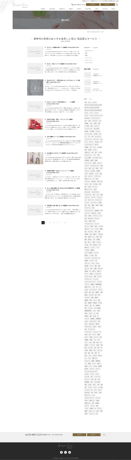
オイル (98, 339)
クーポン (95, 149)
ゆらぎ (86, 221)
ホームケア (97, 218)
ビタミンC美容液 (97, 308)
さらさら (90, 313)
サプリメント (87, 379)
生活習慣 (86, 265)
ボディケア (99, 276)
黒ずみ (96, 226)
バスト (93, 287)
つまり (94, 310)
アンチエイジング (91, 329)
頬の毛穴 (100, 355)
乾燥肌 (90, 221)
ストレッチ (87, 284)
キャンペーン (94, 186)
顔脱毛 (89, 363)
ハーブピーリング (97, 176)
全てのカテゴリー (89, 50)
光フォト (86, 337)
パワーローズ (95, 215)
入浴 (94, 239)
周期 (94, 342)
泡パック (100, 389)
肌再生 (91, 337)
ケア (89, 136)
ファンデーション (88, 139)
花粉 (101, 210)
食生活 (98, 345)
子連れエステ (87, 152)
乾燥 (89, 205)
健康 (95, 276)
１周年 (89, 186)
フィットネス (95, 279)
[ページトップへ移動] (104, 434)
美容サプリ (87, 247)
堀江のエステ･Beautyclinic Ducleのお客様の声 (93, 110)
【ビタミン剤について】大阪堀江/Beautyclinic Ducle (61, 64)
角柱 (101, 173)
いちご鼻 (91, 255)
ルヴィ (100, 215)
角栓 (85, 308)
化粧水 (86, 313)
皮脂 (99, 265)
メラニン (95, 300)
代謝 (92, 379)
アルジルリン (90, 231)
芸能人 (101, 205)
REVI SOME (87, 392)
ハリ (100, 287)
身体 (93, 403)
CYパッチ (93, 197)
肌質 (101, 292)
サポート (92, 374)
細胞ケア (96, 297)
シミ (85, 136)
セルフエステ (95, 120)
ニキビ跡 (100, 226)
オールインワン (98, 136)
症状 (92, 392)
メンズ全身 (87, 250)
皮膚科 (98, 334)
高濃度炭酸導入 (99, 284)
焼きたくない (99, 181)
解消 (90, 168)
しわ (95, 339)
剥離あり (97, 292)
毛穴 (90, 147)
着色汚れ (91, 273)
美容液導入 (98, 305)
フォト (89, 358)
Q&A (86, 120)
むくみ (86, 168)
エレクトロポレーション (97, 157)
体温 (85, 242)
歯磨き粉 (86, 271)
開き (91, 268)
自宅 (98, 384)
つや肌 (99, 213)
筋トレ (86, 355)
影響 (90, 300)
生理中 (91, 339)
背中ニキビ (87, 228)
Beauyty (95, 392)
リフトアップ (99, 197)
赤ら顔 (86, 334)
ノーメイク (93, 247)
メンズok (96, 228)
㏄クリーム (99, 242)
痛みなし (94, 326)
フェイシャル (88, 57)
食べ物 (94, 316)
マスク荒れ (95, 184)
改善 (99, 231)
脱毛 (86, 53)
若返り (99, 326)
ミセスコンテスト (88, 194)
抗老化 (89, 215)
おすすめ (100, 202)
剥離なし (95, 234)
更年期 (86, 292)
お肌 (94, 350)
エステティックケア (88, 276)
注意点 (101, 411)
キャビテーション (88, 155)
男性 (101, 236)
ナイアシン (92, 405)
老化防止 (86, 316)
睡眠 (85, 239)
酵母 (96, 265)
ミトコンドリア (97, 376)
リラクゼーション (88, 279)
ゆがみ (97, 178)
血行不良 (86, 368)
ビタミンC (87, 405)
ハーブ (92, 228)
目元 (85, 231)
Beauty (95, 189)
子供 (101, 139)
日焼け (98, 310)
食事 (101, 345)
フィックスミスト (98, 199)
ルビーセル (98, 131)
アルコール (92, 368)
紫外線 (101, 228)
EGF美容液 (87, 160)
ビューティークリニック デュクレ (96, 115)
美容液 (92, 160)
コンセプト (94, 102)
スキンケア (90, 176)
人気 (92, 152)
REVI (100, 184)
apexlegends (91, 173)
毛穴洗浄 (89, 149)
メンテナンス (99, 350)
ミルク (86, 342)
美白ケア (94, 271)
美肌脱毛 (92, 250)
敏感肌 (86, 294)
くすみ (92, 263)
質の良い (89, 239)
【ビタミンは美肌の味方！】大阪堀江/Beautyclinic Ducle (62, 47)
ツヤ (85, 363)
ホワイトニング (89, 60)
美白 (90, 184)
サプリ (99, 244)
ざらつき (97, 263)
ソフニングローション (89, 223)
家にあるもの (91, 323)
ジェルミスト (87, 197)
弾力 (91, 376)
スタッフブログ (89, 62)
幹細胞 (92, 360)
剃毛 (90, 292)
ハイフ (94, 155)
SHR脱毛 (86, 131)
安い (100, 120)
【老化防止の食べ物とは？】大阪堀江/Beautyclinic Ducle (62, 205)
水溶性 (86, 400)
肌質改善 (86, 234)
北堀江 (95, 123)
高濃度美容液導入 (88, 310)
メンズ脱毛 (87, 126)
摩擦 (85, 384)
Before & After (90, 218)
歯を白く (99, 271)
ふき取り (89, 384)
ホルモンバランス (93, 321)
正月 (101, 141)
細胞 (92, 297)
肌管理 (90, 350)
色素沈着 (95, 302)
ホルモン (86, 321)
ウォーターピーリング (95, 258)
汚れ (91, 389)
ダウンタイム (87, 297)
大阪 (91, 126)
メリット (94, 363)
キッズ (86, 141)
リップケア (87, 202)
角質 (94, 221)
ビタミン (97, 374)
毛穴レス (86, 305)
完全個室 (86, 123)
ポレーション (87, 263)
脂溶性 (98, 400)
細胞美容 (86, 300)
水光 (96, 413)
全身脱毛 (98, 170)
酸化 (90, 316)
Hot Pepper (97, 141)
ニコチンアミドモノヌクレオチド (91, 371)
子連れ (89, 120)
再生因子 (98, 239)
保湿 (85, 205)
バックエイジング (88, 331)
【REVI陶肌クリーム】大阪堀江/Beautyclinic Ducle (61, 136)
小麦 (95, 347)
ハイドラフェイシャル (89, 144)
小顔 (96, 255)
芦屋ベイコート (88, 395)
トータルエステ (98, 273)
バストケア (99, 281)
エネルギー (87, 374)
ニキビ (101, 168)
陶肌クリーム (94, 358)
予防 (96, 231)
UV (101, 347)
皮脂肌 (95, 268)
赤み (96, 294)
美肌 (85, 149)
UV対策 (86, 350)
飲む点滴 (95, 244)
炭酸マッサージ (88, 287)
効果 (90, 234)
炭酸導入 (86, 260)
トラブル (95, 387)
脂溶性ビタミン (88, 403)
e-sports (86, 173)
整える (98, 342)
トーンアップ (95, 331)
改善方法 (86, 345)
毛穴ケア (96, 144)
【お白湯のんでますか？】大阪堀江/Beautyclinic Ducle (62, 153)
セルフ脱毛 (93, 170)
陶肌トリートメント (88, 189)
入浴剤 (93, 242)
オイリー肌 (91, 294)
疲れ (85, 186)
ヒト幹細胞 (92, 131)
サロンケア (87, 268)
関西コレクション (88, 178)
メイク (98, 247)
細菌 (97, 405)
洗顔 (85, 218)
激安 (101, 165)
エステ (89, 102)
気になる (95, 355)
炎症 (90, 334)
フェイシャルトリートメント (90, 281)
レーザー (94, 334)
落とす (94, 384)
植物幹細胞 (98, 360)
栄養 (98, 347)
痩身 (86, 55)
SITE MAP (98, 440)
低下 (99, 379)
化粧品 (86, 413)
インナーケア (92, 345)
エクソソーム (91, 413)
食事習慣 (100, 366)
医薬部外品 (97, 210)
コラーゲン (87, 318)
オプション (99, 408)
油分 (85, 387)
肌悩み (92, 226)
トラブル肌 (100, 387)
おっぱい (86, 289)
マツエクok (87, 389)
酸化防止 (97, 403)
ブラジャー (100, 289)
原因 (85, 236)
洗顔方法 (97, 323)
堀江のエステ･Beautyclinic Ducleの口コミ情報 (93, 104)
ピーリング (97, 223)
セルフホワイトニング (95, 165)
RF (96, 260)
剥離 (97, 236)
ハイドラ (96, 173)
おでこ (90, 355)
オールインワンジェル (89, 210)
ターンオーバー (88, 207)
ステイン (86, 273)
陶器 (101, 194)
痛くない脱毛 (96, 128)
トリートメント (93, 202)
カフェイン (98, 368)
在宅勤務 (86, 147)
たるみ (89, 199)
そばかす (90, 411)
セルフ (91, 123)
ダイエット (87, 165)
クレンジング (87, 213)
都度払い (86, 255)
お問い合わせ (87, 118)
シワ (85, 199)
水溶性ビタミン (92, 400)
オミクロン (91, 141)
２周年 (100, 392)
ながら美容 (99, 147)
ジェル (90, 342)
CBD (92, 136)
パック (98, 194)
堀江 (85, 102)
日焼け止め (93, 181)
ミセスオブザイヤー (95, 192)
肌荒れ (97, 168)
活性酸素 (92, 318)
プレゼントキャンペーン (89, 397)
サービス (86, 112)
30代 (91, 244)
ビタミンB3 (87, 376)
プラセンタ (87, 170)
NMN (86, 215)
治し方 (86, 323)
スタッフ (96, 112)
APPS (98, 155)
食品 (99, 321)
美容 (93, 207)
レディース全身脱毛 (88, 252)
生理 (101, 337)
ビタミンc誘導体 (88, 157)
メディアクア (87, 258)
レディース (96, 252)
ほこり (95, 389)
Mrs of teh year (87, 192)
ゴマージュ (87, 226)
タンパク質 (90, 347)
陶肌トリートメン (91, 236)
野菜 (85, 347)
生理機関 (86, 339)
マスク (94, 147)
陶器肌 (86, 411)
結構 (97, 411)
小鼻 (85, 176)
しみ (85, 358)
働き (96, 379)
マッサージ (92, 260)
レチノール (96, 337)
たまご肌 (86, 244)
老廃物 (86, 366)
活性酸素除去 (98, 318)
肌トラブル (100, 268)
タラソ (93, 395)
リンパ (90, 366)
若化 (85, 329)
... (61, 222)
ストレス (91, 265)
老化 (97, 313)
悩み (93, 292)
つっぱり (89, 387)
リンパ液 (95, 366)
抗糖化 (97, 205)
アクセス (86, 115)
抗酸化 (93, 205)
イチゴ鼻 (100, 302)
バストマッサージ (93, 289)
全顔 (90, 305)
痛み (99, 294)
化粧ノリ (99, 363)
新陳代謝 (89, 302)
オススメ (86, 184)
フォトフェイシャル (88, 128)
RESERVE (107, 4)
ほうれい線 (100, 234)
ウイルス (86, 408)
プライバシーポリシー (95, 118)
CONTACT (92, 4)
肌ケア (89, 242)
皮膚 (101, 384)
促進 (85, 302)
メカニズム (90, 308)
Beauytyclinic (93, 213)
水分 (93, 168)
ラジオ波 (100, 152)
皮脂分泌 (91, 408)
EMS (96, 152)
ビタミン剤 (98, 397)
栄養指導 (92, 284)
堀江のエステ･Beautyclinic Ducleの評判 (92, 107)
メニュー (91, 112)
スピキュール (87, 360)
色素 (99, 300)
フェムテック (96, 126)
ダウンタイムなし (88, 326)
